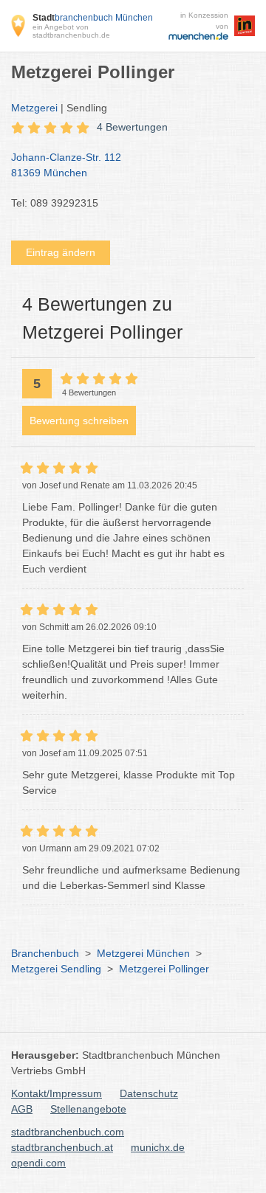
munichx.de (158, 1147)
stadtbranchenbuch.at (62, 1147)
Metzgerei (34, 108)
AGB (22, 1109)
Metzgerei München (143, 953)
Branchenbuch (45, 953)
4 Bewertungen (132, 127)
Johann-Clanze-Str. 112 (66, 165)
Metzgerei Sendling (56, 969)
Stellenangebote (88, 1109)
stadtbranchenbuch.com (67, 1132)
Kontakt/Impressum (56, 1093)
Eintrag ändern (60, 252)
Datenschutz (149, 1093)
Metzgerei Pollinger (164, 969)
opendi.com (38, 1163)
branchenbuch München (93, 18)
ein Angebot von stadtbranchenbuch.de (71, 31)
